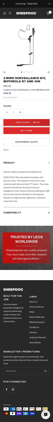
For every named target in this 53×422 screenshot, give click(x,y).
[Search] (10, 13)
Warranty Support (37, 322)
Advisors (33, 332)
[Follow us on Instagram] (13, 389)
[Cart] (48, 13)
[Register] (45, 371)
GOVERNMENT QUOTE (26, 142)
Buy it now (26, 131)
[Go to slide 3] (26, 72)
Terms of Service (36, 307)
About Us (33, 302)
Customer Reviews (37, 337)
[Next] (48, 72)
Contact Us (34, 327)
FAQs (31, 312)
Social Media (35, 343)
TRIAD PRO (32, 4)
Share (6, 150)
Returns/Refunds (36, 317)
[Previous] (4, 72)
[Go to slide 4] (29, 72)
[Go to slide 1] (21, 72)
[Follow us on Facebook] (6, 389)
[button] (26, 166)
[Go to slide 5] (31, 72)
